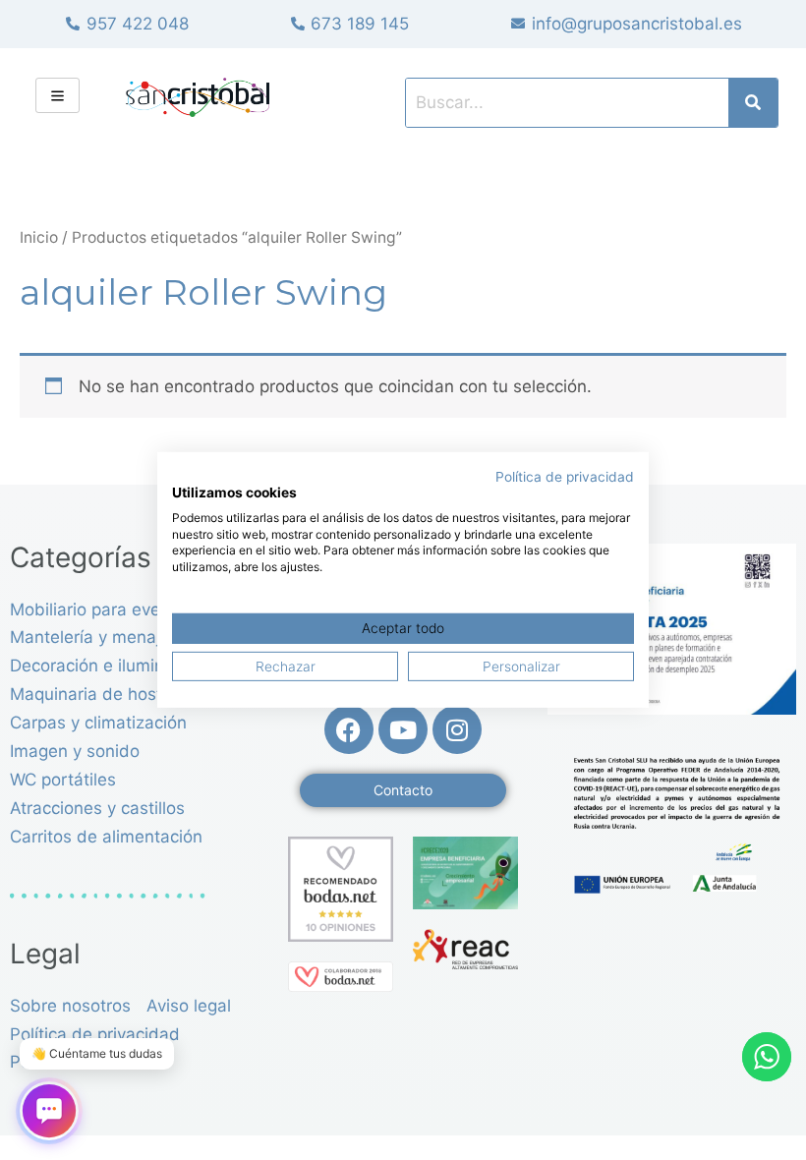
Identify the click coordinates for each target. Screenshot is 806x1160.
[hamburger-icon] (57, 95)
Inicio (39, 237)
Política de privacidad (564, 477)
